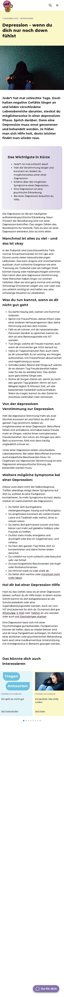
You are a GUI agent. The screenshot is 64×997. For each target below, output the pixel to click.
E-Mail (20, 613)
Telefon (35, 613)
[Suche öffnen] (50, 5)
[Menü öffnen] (57, 5)
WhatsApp (8, 613)
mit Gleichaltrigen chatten (30, 616)
